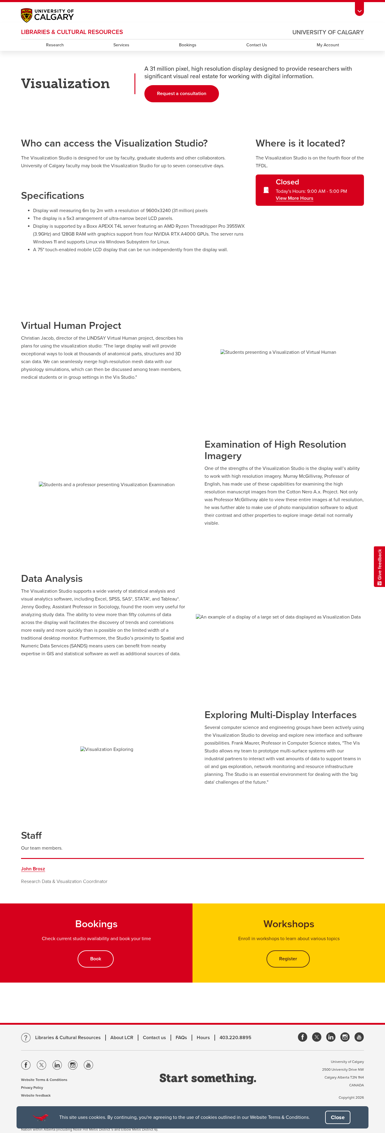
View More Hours (294, 198)
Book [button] (95, 959)
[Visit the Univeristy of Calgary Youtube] (88, 1066)
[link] (302, 1037)
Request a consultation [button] (188, 94)
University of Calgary (328, 32)
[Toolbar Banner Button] (359, 8)
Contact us (154, 1037)
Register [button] (288, 959)
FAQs (181, 1037)
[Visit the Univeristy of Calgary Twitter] (41, 1066)
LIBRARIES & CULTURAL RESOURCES (72, 32)
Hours (203, 1037)
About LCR (121, 1037)
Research (55, 45)
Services (121, 45)
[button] (337, 1117)
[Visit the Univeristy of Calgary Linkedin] (57, 1066)
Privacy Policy (32, 1087)
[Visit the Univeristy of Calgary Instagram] (73, 1066)
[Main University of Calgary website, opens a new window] (53, 16)
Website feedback (36, 1095)
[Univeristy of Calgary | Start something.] (208, 1079)
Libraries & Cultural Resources (68, 1037)
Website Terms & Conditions (44, 1080)
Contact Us (256, 45)
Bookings (187, 45)
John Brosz (33, 869)
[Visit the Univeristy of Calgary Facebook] (26, 1066)
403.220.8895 (235, 1037)
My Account (328, 45)
